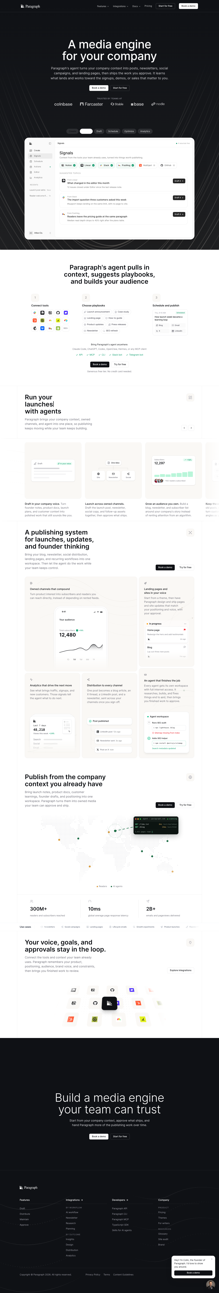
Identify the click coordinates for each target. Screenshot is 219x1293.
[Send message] (104, 230)
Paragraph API (119, 1208)
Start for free (165, 6)
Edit (79, 216)
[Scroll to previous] (184, 428)
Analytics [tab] (145, 131)
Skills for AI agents (122, 1230)
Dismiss (91, 216)
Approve (67, 216)
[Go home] (30, 143)
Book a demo (188, 6)
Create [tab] (72, 131)
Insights (70, 1239)
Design (69, 1244)
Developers (120, 1199)
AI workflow (72, 1212)
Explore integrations (180, 970)
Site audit (163, 1239)
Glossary (163, 1233)
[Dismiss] (212, 1259)
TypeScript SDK (120, 1225)
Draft (22, 1208)
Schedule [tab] (113, 131)
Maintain (24, 1219)
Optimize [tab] (129, 131)
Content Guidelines (123, 1274)
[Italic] (120, 150)
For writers (164, 1223)
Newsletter (71, 1217)
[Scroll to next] (191, 428)
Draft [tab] (99, 131)
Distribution (72, 1250)
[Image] (146, 150)
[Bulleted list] (136, 150)
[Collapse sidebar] (50, 143)
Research (71, 1223)
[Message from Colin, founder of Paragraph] (210, 1284)
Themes (162, 1217)
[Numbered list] (141, 150)
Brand (161, 1244)
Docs (135, 6)
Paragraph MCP (120, 1219)
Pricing (148, 6)
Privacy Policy (93, 1274)
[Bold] (115, 150)
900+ (65, 328)
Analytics (71, 1255)
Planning (70, 1228)
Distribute (25, 1214)
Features (101, 6)
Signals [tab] (86, 131)
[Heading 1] (126, 150)
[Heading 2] (131, 150)
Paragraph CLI (119, 1214)
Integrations (119, 6)
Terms (106, 1274)
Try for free (120, 364)
